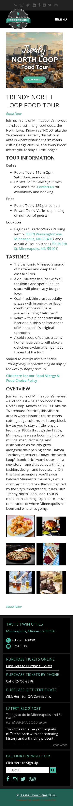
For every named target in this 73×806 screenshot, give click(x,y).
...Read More (59, 744)
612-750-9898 (23, 640)
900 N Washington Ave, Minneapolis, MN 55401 (38, 236)
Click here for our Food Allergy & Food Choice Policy (32, 378)
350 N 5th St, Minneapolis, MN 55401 (40, 246)
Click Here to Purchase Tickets (29, 666)
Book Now (13, 113)
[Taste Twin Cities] (18, 19)
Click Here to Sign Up (22, 763)
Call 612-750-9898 (19, 681)
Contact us (45, 186)
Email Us (19, 646)
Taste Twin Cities (24, 624)
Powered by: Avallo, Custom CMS (36, 800)
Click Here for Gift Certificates (28, 696)
